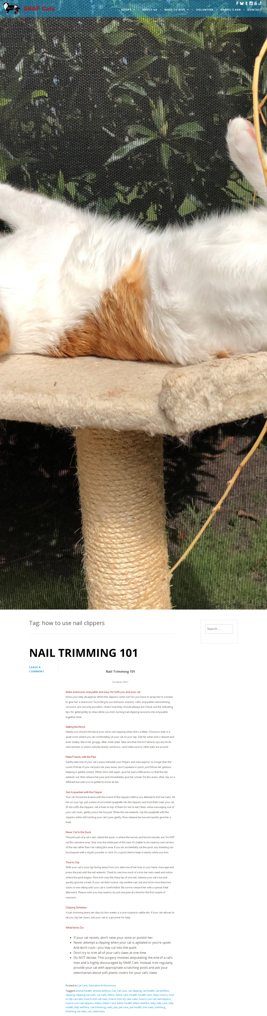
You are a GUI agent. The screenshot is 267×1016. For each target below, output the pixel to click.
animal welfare (102, 990)
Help (156, 995)
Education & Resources (102, 985)
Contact (255, 9)
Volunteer (204, 9)
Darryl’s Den (230, 9)
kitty (153, 1003)
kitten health (124, 1003)
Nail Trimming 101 (83, 652)
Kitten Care (109, 1003)
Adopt (126, 9)
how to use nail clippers (80, 1003)
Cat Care (82, 985)
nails (109, 1007)
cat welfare (162, 990)
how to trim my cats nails (123, 999)
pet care (123, 1007)
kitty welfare (81, 1007)
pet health (136, 1007)
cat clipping (135, 990)
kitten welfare (141, 1003)
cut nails (102, 995)
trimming (160, 1007)
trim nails (148, 1007)
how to (164, 995)
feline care (122, 995)
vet (89, 1011)
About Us (149, 9)
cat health (148, 990)
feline (111, 995)
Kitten (98, 1003)
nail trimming (98, 1007)
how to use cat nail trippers (155, 999)
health (133, 995)
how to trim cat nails (96, 999)
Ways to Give (174, 9)
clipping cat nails (86, 995)
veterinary (98, 1011)
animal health (83, 990)
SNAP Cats (14, 11)
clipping (70, 995)
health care (145, 995)
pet (115, 1007)
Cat (114, 990)
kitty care (162, 1003)
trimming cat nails (76, 1011)
